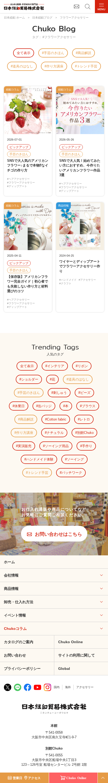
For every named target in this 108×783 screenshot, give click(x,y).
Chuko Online (70, 642)
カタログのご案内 (18, 642)
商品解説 (84, 53)
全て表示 (23, 53)
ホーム (9, 562)
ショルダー (29, 379)
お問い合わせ (15, 655)
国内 (57, 687)
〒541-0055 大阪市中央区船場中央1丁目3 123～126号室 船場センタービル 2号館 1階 (54, 760)
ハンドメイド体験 (39, 459)
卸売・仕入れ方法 (18, 602)
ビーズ (85, 393)
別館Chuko (85, 433)
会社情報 (11, 575)
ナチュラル (55, 433)
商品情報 (11, 588)
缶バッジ (45, 406)
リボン (83, 366)
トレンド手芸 (87, 66)
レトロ (85, 419)
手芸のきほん (54, 53)
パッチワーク (72, 473)
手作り (87, 446)
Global (64, 668)
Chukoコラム (15, 628)
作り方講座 (54, 66)
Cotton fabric (56, 419)
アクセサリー (85, 687)
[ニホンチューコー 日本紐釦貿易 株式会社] (54, 709)
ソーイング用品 (57, 446)
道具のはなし (23, 66)
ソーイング (75, 459)
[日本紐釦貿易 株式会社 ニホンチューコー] (24, 6)
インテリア (55, 366)
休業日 (19, 406)
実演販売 (24, 446)
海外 (68, 687)
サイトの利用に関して (76, 655)
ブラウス (88, 406)
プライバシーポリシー (22, 668)
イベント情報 (15, 615)
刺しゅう (60, 393)
